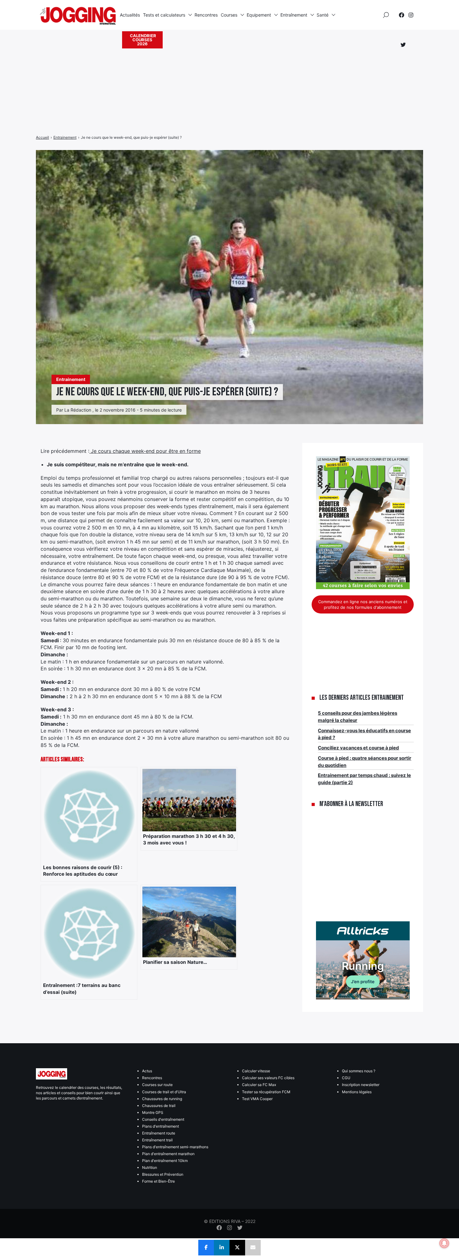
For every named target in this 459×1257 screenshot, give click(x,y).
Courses (229, 15)
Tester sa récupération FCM (266, 1091)
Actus (147, 1071)
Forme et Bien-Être (158, 1181)
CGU (346, 1077)
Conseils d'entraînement (163, 1119)
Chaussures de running (162, 1098)
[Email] (253, 1247)
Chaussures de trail (158, 1105)
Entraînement (293, 15)
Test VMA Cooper (257, 1098)
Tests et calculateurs (164, 15)
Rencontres (206, 15)
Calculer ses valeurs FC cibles (268, 1077)
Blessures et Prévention (162, 1174)
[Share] (206, 1247)
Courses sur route (157, 1084)
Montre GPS (152, 1112)
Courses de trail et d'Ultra (164, 1091)
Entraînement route (158, 1133)
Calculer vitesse (256, 1071)
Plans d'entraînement (160, 1126)
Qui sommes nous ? (358, 1071)
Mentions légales (357, 1091)
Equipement (259, 15)
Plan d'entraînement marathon (168, 1153)
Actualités (130, 15)
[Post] (237, 1247)
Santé (322, 15)
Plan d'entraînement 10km (165, 1160)
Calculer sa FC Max (259, 1084)
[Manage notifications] (444, 1243)
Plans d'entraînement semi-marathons (175, 1146)
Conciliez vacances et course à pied (358, 748)
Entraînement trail (157, 1140)
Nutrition (149, 1167)
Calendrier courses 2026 (143, 39)
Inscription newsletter (360, 1084)
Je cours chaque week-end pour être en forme (145, 451)
